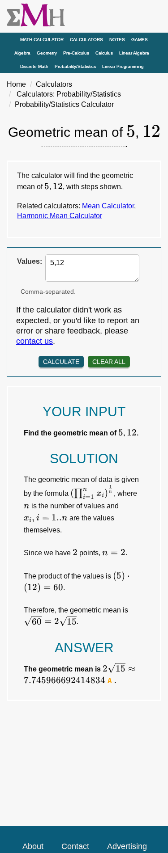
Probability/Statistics (75, 66)
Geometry (47, 53)
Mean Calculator (108, 206)
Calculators (86, 39)
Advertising (127, 846)
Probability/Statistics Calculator (64, 104)
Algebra (22, 53)
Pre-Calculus (76, 53)
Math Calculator (42, 39)
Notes (117, 39)
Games (139, 39)
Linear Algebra (134, 53)
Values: (29, 261)
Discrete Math (34, 66)
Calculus (104, 53)
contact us (34, 341)
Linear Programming (123, 66)
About (32, 846)
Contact (75, 846)
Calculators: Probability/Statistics (69, 94)
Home (16, 84)
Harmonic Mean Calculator (59, 216)
